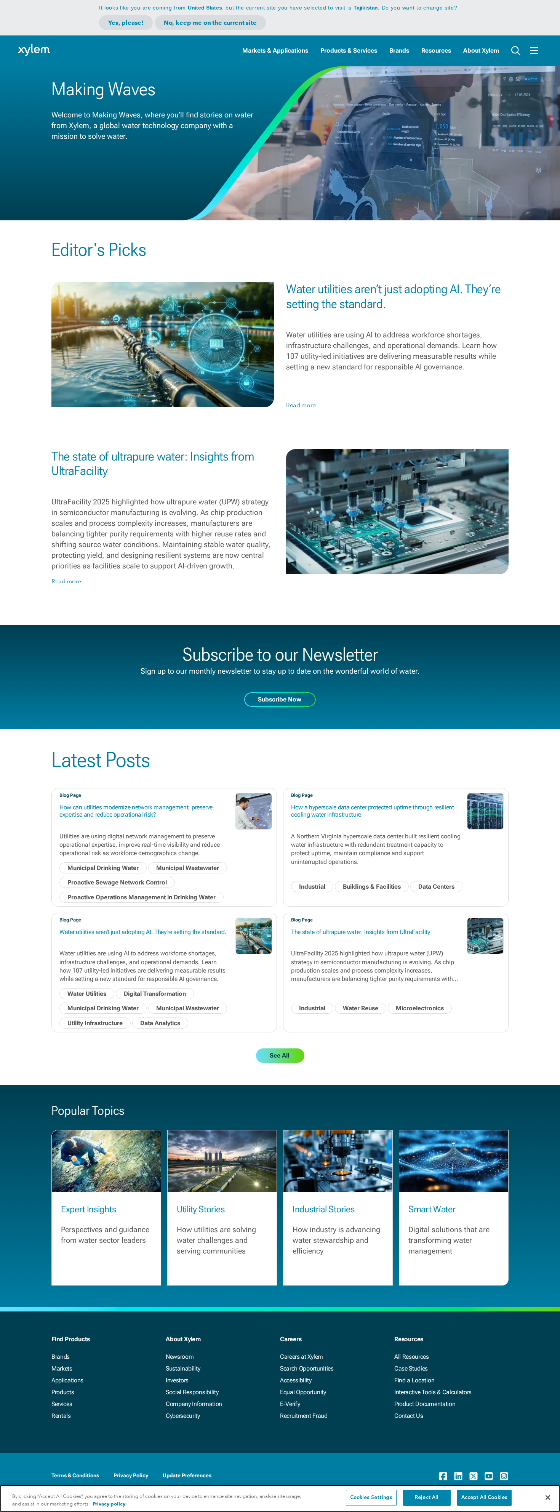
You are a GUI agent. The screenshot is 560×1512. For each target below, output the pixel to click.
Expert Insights (88, 1209)
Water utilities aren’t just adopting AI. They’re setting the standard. (143, 932)
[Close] (547, 1497)
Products (62, 1392)
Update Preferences (187, 1475)
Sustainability (183, 1368)
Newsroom (180, 1356)
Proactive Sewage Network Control (117, 882)
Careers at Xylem (301, 1356)
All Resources (411, 1356)
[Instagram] (504, 1476)
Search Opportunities (307, 1368)
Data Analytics (160, 1023)
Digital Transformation (155, 993)
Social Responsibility (192, 1392)
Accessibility (296, 1380)
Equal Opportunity (303, 1392)
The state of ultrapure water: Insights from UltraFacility (360, 932)
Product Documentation (424, 1404)
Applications (67, 1380)
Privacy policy (109, 1504)
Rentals (61, 1415)
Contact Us (408, 1415)
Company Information (194, 1404)
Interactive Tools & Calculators (433, 1392)
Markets (61, 1368)
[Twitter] (473, 1476)
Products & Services (348, 50)
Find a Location (414, 1380)
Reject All (426, 1497)
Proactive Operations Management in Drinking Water (141, 897)
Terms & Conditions (75, 1475)
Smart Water (431, 1209)
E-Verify (290, 1404)
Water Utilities (86, 993)
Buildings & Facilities (372, 886)
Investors (177, 1380)
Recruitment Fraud (304, 1415)
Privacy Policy (131, 1475)
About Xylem (481, 50)
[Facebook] (443, 1476)
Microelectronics (420, 1008)
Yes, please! (126, 22)
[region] (280, 1498)
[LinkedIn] (458, 1476)
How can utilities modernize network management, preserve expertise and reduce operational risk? (136, 811)
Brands (399, 50)
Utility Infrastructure (95, 1023)
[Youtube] (488, 1476)
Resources (436, 50)
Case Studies (411, 1368)
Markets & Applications (275, 50)
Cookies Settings (371, 1497)
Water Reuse (360, 1008)
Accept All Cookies (484, 1497)
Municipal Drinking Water (103, 868)
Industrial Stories (323, 1209)
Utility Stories (200, 1209)
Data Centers (436, 886)
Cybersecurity (183, 1415)
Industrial (312, 886)
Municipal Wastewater (187, 868)
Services (61, 1404)
